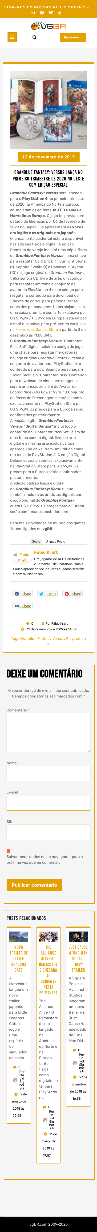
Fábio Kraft (46, 552)
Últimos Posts (55, 541)
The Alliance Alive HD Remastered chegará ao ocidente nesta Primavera (48, 970)
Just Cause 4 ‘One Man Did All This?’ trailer (78, 959)
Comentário (18, 710)
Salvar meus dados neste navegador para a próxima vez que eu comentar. (45, 859)
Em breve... (73, 37)
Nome (12, 763)
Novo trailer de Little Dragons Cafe (19, 959)
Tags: (15, 638)
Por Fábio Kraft (56, 624)
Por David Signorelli (21, 1080)
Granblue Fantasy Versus (42, 638)
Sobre (36, 541)
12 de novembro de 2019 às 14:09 (51, 629)
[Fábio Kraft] (22, 557)
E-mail (12, 792)
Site (10, 821)
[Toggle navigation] (12, 37)
